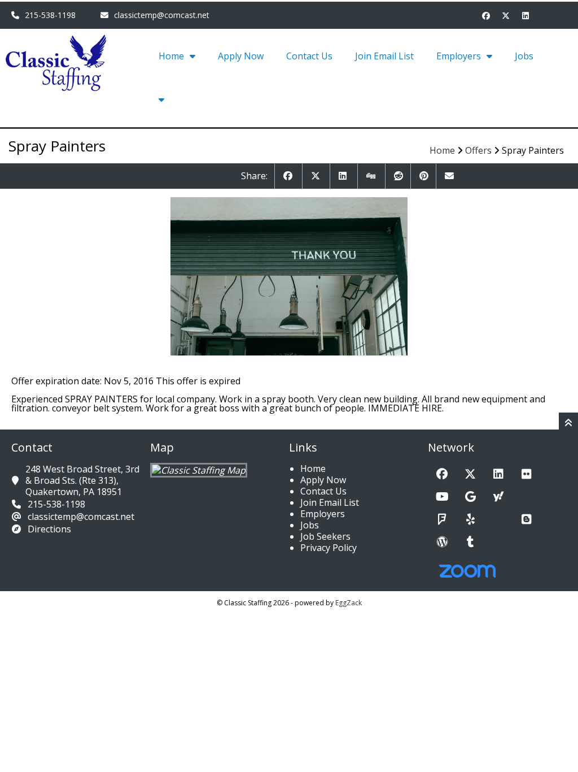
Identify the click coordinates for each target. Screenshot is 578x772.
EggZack (348, 603)
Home (171, 56)
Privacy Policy (328, 547)
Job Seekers (325, 536)
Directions (49, 529)
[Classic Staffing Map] (198, 470)
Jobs (524, 56)
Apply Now (241, 56)
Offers (478, 150)
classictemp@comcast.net (161, 15)
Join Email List (384, 56)
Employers (458, 56)
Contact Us (309, 56)
